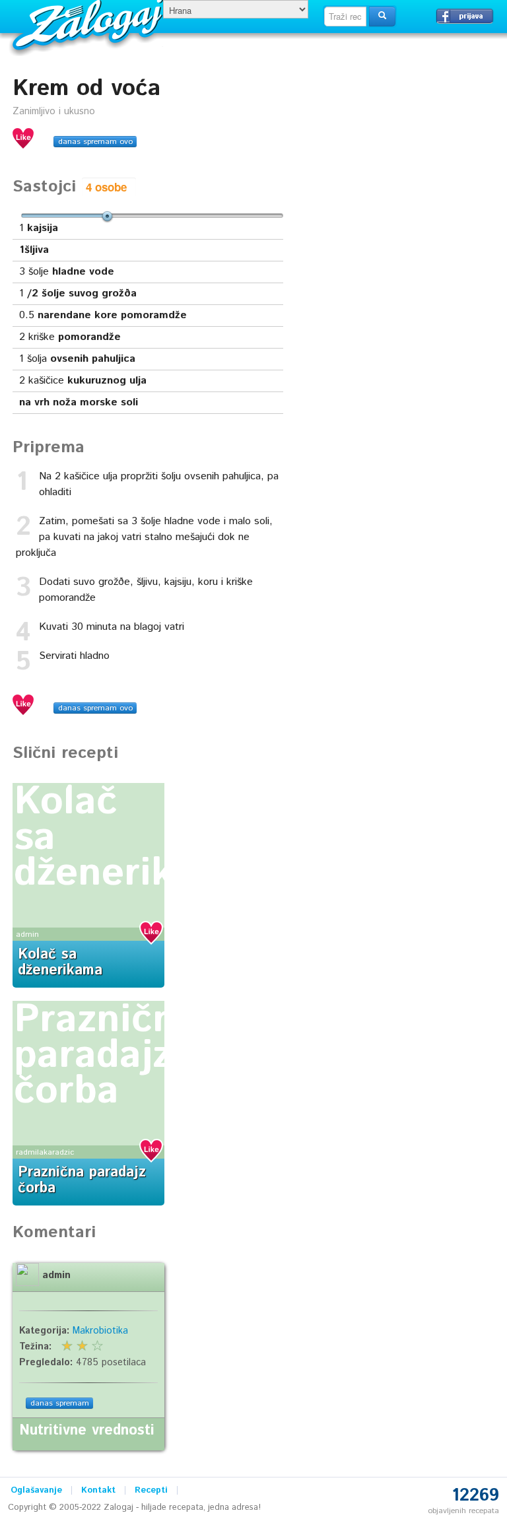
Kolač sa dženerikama (60, 962)
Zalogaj (89, 23)
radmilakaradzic (45, 1152)
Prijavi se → (465, 16)
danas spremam (59, 1403)
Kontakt (98, 1490)
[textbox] (345, 16)
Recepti (151, 1490)
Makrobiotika (100, 1331)
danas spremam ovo (95, 141)
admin (27, 934)
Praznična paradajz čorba (106, 1056)
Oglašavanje (36, 1490)
